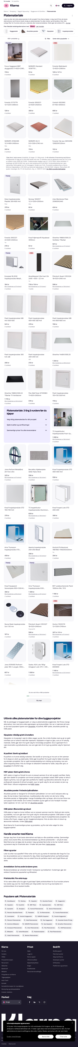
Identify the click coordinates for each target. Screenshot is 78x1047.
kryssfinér (7, 766)
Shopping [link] (13, 11)
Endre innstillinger (14, 1037)
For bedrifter (15, 1)
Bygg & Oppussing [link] (23, 11)
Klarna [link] (6, 11)
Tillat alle (63, 1036)
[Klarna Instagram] (44, 1002)
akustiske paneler (36, 803)
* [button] (61, 246)
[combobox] (60, 38)
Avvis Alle (45, 1036)
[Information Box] (19, 39)
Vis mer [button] (39, 700)
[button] (57, 6)
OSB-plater (28, 821)
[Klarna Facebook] (29, 1002)
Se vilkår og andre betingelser (56, 169)
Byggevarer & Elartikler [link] (38, 11)
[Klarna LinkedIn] (34, 1002)
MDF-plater (35, 784)
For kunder (7, 1)
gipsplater (31, 726)
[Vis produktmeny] (72, 16)
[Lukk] (72, 1023)
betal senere (50, 844)
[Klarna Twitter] (39, 1002)
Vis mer (68, 23)
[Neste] (71, 31)
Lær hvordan (40, 26)
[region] (39, 1031)
